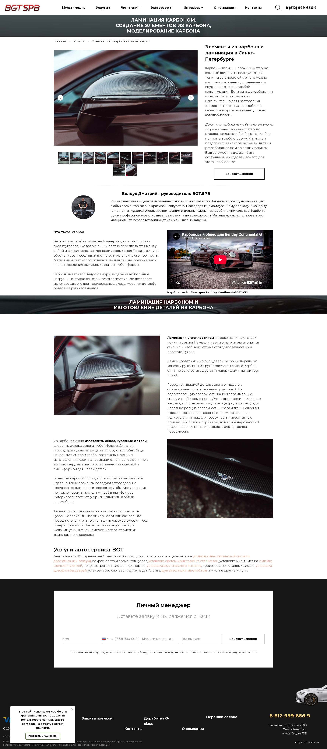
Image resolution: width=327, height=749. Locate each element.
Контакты (253, 7)
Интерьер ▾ (193, 7)
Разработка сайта (306, 742)
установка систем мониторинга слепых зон (183, 561)
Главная (60, 41)
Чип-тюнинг (131, 7)
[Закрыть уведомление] (72, 709)
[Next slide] (191, 98)
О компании (224, 7)
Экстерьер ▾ (161, 7)
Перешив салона (221, 717)
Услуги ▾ (103, 7)
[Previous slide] (60, 98)
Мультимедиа (74, 7)
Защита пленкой (97, 718)
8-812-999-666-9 (289, 716)
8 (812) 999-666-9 (301, 8)
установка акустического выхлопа (174, 566)
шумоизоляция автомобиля (184, 570)
